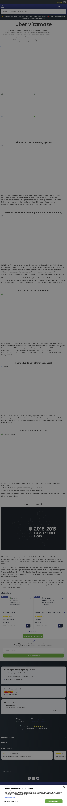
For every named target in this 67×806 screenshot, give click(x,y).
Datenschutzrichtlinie (9, 797)
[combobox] (64, 787)
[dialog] (33, 795)
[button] (11, 801)
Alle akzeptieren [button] (53, 801)
